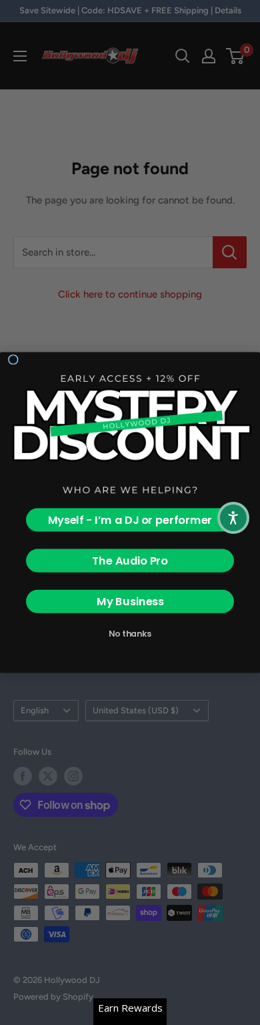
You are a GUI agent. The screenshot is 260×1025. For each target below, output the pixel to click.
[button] (233, 518)
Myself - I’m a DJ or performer (130, 520)
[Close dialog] (13, 360)
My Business (130, 601)
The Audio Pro (130, 561)
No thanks (130, 634)
